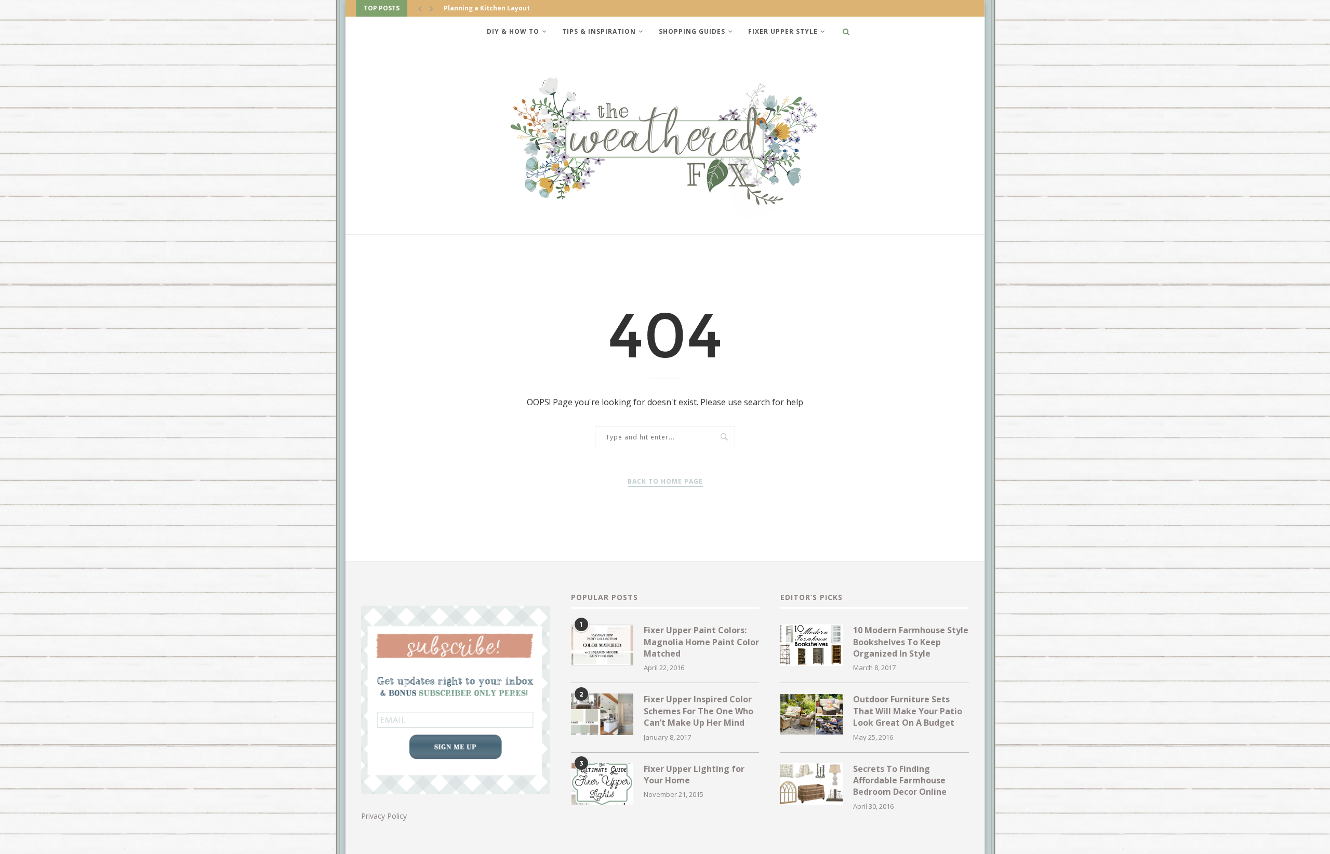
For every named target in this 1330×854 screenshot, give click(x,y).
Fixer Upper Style (783, 31)
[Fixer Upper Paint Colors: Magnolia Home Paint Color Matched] (602, 645)
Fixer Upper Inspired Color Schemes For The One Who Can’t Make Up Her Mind (698, 710)
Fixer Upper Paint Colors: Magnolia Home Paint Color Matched (701, 641)
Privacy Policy (384, 816)
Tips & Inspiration (599, 31)
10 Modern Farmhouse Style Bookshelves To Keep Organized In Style (910, 641)
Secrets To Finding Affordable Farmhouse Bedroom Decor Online (900, 780)
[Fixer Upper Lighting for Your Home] (602, 784)
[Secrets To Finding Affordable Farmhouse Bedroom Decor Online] (811, 784)
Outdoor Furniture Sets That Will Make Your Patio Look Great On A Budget (907, 710)
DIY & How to (513, 31)
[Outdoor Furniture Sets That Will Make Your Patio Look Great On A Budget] (811, 714)
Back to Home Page (665, 481)
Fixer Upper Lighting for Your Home (694, 774)
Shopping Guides (692, 31)
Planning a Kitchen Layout (487, 8)
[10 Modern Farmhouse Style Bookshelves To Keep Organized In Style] (811, 645)
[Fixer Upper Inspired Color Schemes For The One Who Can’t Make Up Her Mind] (602, 714)
